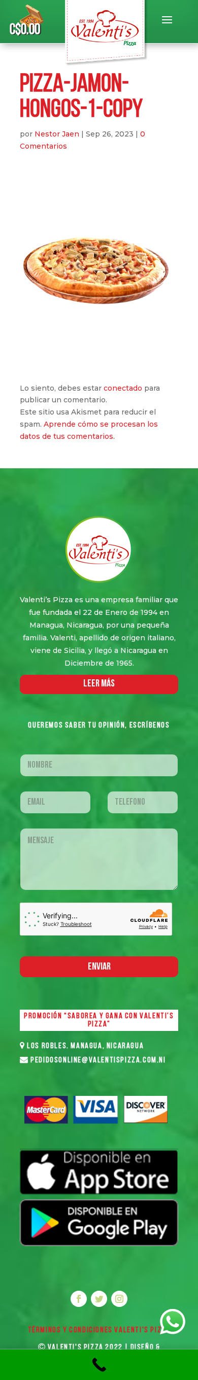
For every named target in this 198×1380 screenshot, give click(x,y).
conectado (123, 388)
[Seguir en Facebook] (79, 1299)
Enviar (99, 967)
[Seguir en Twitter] (99, 1299)
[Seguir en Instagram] (119, 1299)
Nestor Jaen (57, 134)
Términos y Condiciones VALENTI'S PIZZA (99, 1330)
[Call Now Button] (99, 1365)
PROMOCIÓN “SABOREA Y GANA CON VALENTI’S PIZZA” (99, 1020)
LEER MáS (99, 684)
